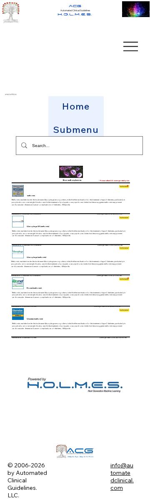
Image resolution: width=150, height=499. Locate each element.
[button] (76, 130)
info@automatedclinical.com (122, 477)
